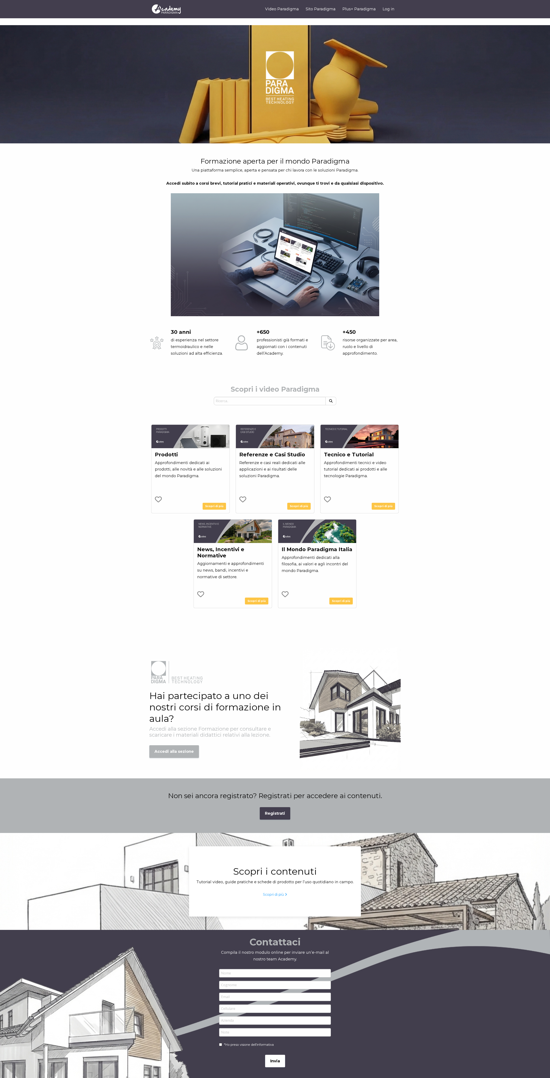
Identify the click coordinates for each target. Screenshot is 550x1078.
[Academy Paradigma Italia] (166, 9)
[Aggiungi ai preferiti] (158, 499)
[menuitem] (388, 9)
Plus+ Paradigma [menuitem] (359, 9)
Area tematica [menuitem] (274, 413)
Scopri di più (214, 506)
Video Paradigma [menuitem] (282, 9)
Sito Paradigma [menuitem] (321, 9)
